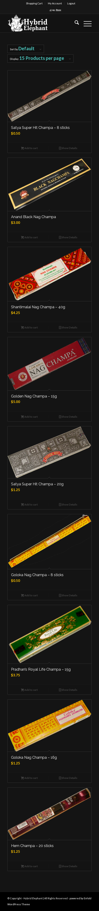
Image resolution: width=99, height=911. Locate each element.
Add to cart (31, 148)
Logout (71, 3)
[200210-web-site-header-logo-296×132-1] (41, 23)
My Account (55, 3)
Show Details (69, 148)
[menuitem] (34, 3)
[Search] (74, 23)
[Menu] (85, 23)
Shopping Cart (34, 3)
